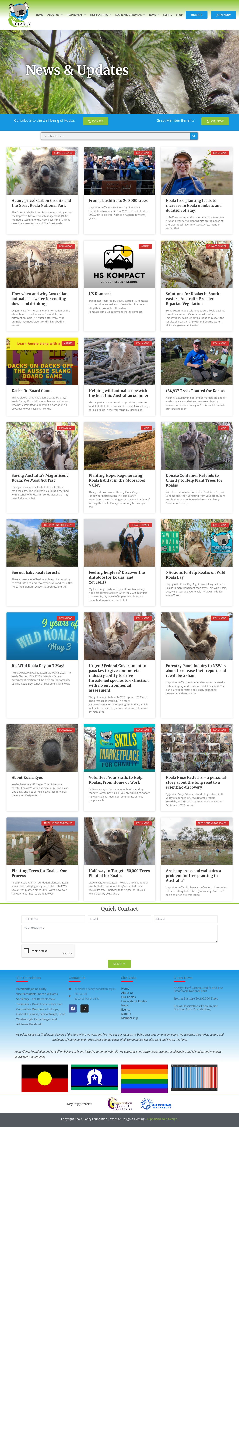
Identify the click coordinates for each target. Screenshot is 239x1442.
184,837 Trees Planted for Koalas (195, 391)
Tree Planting (99, 14)
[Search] (194, 136)
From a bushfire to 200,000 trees (118, 200)
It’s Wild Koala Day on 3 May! (38, 666)
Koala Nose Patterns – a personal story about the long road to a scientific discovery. (196, 782)
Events (167, 14)
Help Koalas (75, 14)
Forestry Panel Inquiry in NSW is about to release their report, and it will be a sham (196, 671)
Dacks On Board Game (31, 391)
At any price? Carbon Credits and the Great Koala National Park (198, 989)
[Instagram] (84, 1008)
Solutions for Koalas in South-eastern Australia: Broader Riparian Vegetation (193, 299)
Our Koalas (128, 997)
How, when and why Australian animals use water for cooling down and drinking (40, 299)
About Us (53, 14)
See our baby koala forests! (36, 572)
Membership (129, 1018)
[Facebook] (73, 1008)
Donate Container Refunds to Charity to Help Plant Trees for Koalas (194, 480)
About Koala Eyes (27, 777)
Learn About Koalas (128, 14)
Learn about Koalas (134, 1001)
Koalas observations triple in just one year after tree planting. (195, 1007)
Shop (179, 14)
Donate (126, 1014)
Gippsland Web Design (162, 1119)
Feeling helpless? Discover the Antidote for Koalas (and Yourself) (117, 577)
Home (39, 14)
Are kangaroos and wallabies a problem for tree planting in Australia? (193, 876)
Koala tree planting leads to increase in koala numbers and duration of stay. (194, 205)
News (152, 14)
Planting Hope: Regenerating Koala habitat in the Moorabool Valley (117, 480)
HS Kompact (100, 294)
